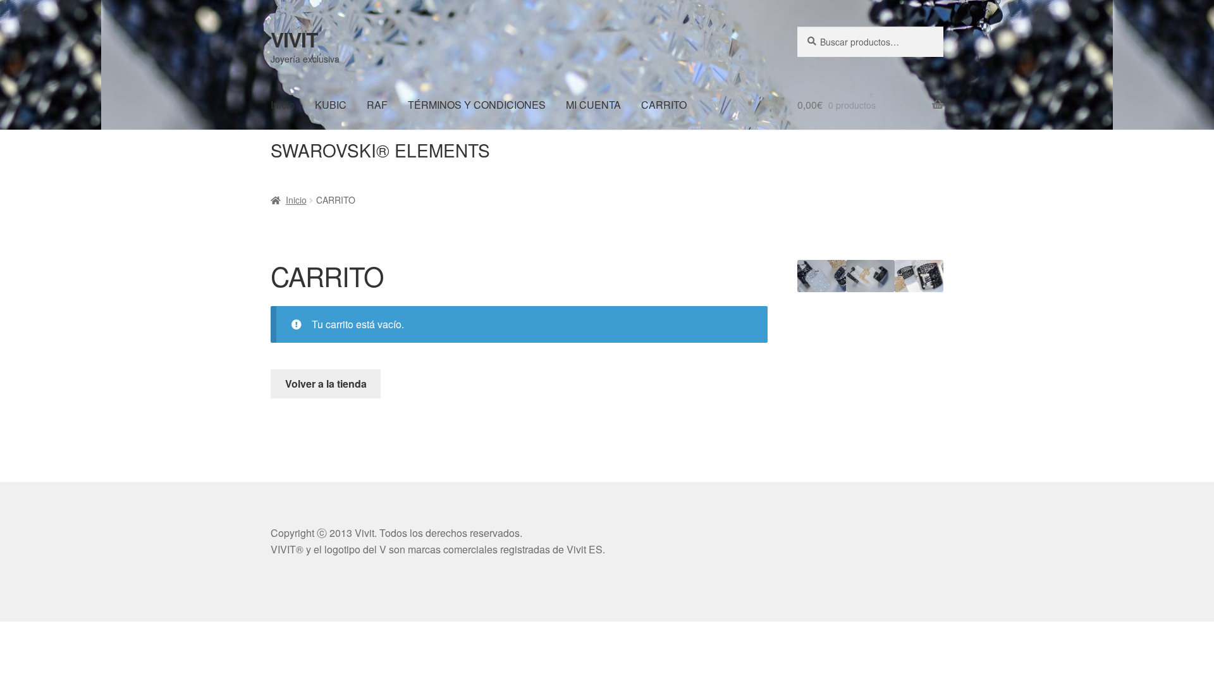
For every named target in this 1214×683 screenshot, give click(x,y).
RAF (377, 104)
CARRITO (664, 104)
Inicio (283, 104)
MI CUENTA (593, 104)
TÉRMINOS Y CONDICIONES (477, 104)
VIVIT (294, 39)
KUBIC (330, 104)
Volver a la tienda (326, 383)
